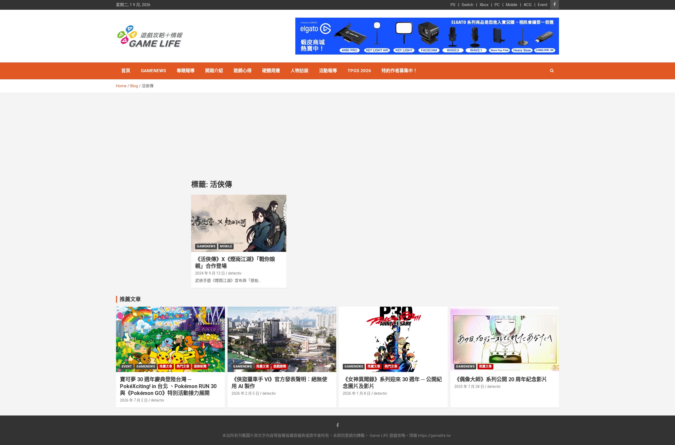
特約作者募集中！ (399, 70)
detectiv (235, 273)
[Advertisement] (337, 132)
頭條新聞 (200, 366)
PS (453, 4)
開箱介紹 (214, 70)
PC (497, 4)
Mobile (511, 4)
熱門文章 (183, 366)
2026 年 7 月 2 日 (134, 400)
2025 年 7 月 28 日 (469, 386)
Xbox (484, 4)
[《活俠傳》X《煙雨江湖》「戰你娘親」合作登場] (239, 223)
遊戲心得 (243, 70)
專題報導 (186, 70)
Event (542, 4)
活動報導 (328, 70)
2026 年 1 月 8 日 (356, 393)
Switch (467, 4)
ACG (528, 4)
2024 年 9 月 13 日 (210, 273)
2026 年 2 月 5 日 (245, 393)
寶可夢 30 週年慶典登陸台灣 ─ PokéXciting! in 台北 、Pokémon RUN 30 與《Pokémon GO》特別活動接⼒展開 (168, 386)
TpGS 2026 (359, 70)
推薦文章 (166, 366)
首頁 (125, 70)
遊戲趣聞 (279, 366)
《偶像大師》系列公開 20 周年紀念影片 (500, 379)
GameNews (153, 70)
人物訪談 (299, 70)
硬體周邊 (271, 70)
